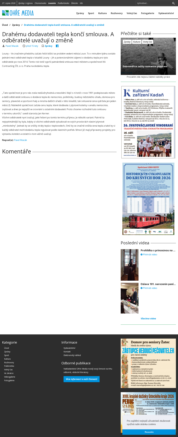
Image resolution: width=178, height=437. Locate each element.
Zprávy (80, 13)
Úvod (5, 24)
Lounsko (52, 3)
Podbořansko (63, 3)
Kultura (102, 13)
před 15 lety (32, 45)
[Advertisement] (59, 80)
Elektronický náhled (72, 355)
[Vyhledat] (173, 3)
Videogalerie (9, 376)
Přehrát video (149, 254)
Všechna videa (148, 318)
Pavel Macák (12, 45)
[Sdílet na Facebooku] (57, 45)
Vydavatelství (166, 13)
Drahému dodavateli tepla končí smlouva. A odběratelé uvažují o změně (64, 24)
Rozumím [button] (149, 432)
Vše (81, 3)
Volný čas (132, 13)
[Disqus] (59, 195)
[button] (156, 424)
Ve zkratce (8, 373)
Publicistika (9, 366)
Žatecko (74, 3)
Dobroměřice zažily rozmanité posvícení (145, 66)
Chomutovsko (40, 3)
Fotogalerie (147, 13)
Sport (91, 13)
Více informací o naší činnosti (81, 379)
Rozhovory (117, 13)
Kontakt (67, 351)
